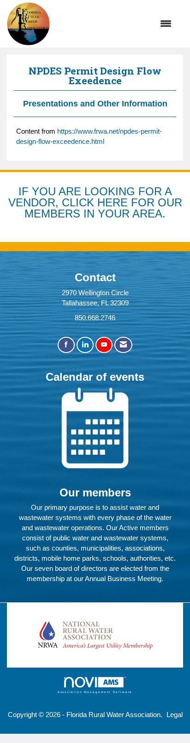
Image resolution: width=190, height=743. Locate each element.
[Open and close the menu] (115, 24)
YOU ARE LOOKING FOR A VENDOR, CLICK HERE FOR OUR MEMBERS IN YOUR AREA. (95, 202)
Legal (174, 714)
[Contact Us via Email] (123, 345)
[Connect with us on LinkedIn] (85, 345)
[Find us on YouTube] (104, 345)
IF (25, 191)
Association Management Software (95, 691)
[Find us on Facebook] (66, 345)
